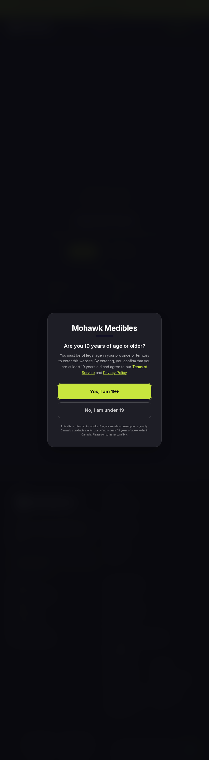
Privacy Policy (115, 372)
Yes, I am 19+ (104, 391)
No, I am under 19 (104, 410)
